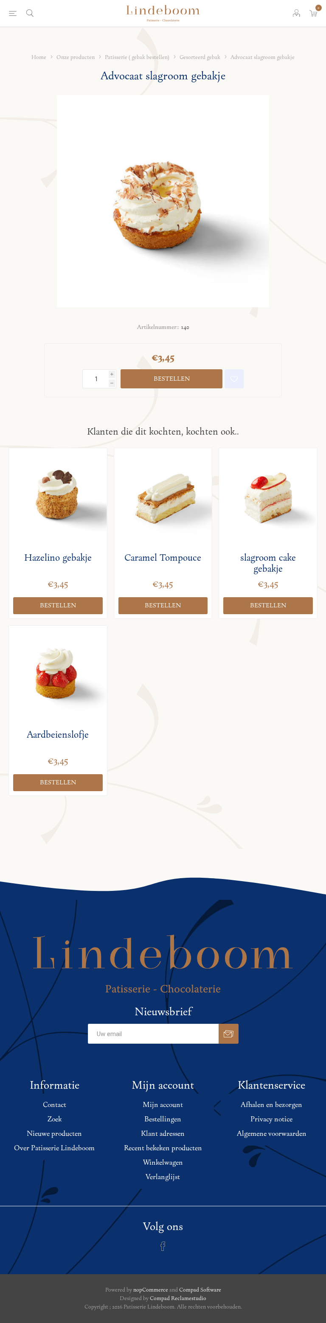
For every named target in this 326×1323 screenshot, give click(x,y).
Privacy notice (271, 1120)
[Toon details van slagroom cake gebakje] (268, 497)
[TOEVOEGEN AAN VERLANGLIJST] (234, 378)
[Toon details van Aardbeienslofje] (58, 675)
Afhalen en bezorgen (271, 1105)
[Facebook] (163, 1246)
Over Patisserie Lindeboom (54, 1148)
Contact (54, 1105)
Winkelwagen (163, 1163)
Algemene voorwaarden (271, 1134)
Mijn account (163, 1105)
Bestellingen (162, 1120)
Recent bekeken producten (163, 1148)
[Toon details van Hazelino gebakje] (58, 497)
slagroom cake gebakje (268, 563)
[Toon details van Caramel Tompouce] (163, 497)
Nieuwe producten (54, 1134)
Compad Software (200, 1290)
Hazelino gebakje (58, 558)
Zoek (55, 1120)
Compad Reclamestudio (178, 1298)
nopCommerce (150, 1290)
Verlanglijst (163, 1177)
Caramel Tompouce (162, 558)
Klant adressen (163, 1134)
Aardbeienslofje (58, 735)
